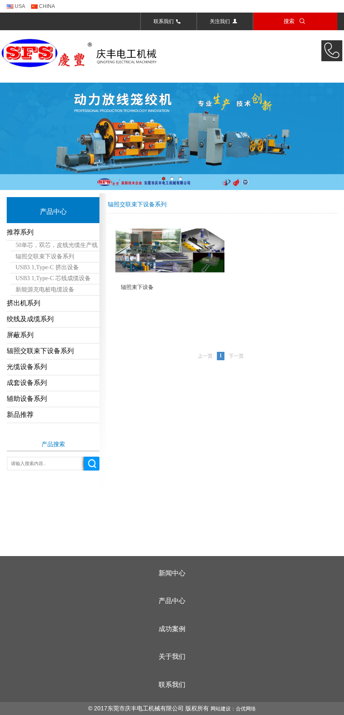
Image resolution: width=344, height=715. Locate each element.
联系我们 (164, 21)
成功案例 (172, 628)
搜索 (289, 21)
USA (19, 6)
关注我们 (220, 21)
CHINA (46, 6)
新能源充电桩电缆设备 (45, 289)
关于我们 (172, 656)
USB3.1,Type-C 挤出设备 (47, 267)
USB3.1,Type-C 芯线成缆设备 (53, 278)
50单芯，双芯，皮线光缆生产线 (57, 245)
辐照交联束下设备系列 (45, 256)
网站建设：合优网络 (233, 709)
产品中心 (172, 600)
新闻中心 (172, 573)
